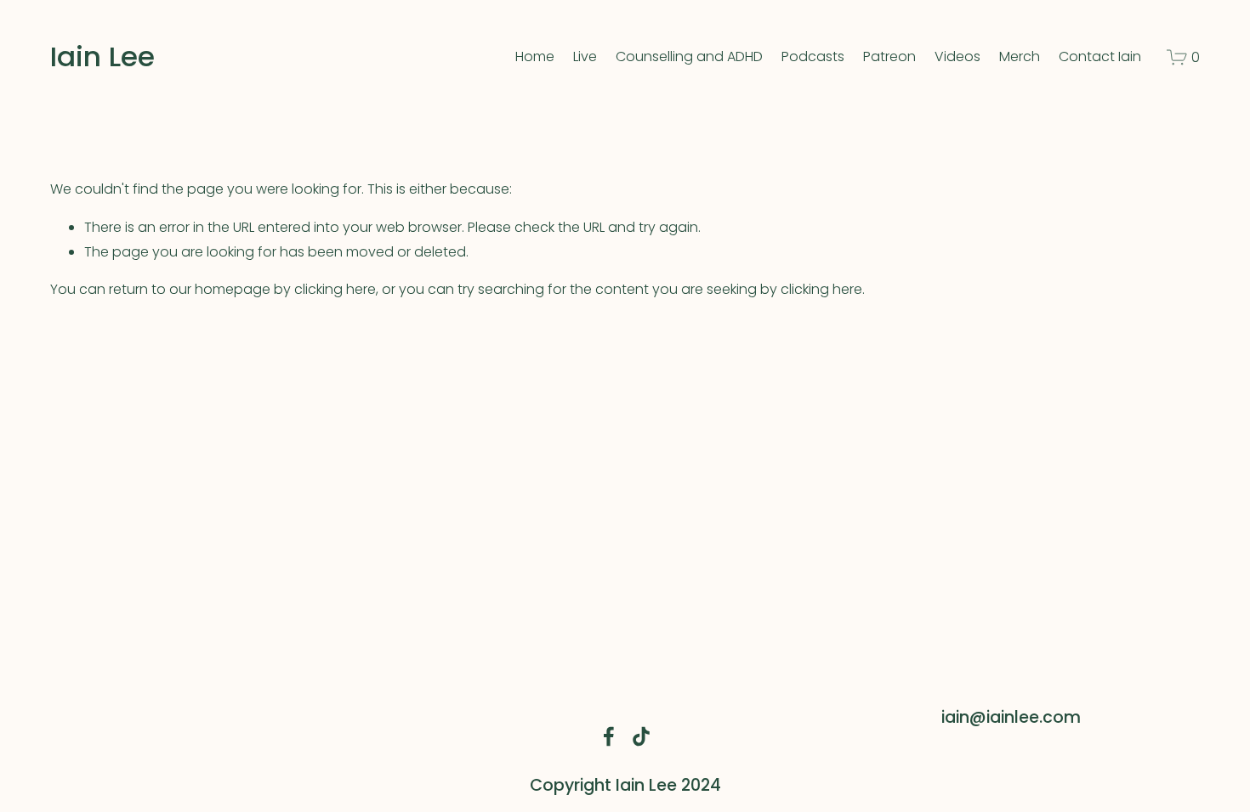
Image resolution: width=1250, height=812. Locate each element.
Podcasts (812, 56)
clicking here (335, 289)
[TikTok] (641, 736)
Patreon (889, 56)
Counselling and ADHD (689, 56)
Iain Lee (102, 56)
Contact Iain (1100, 56)
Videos (957, 56)
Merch (1019, 56)
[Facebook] (609, 736)
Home (534, 56)
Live (585, 56)
